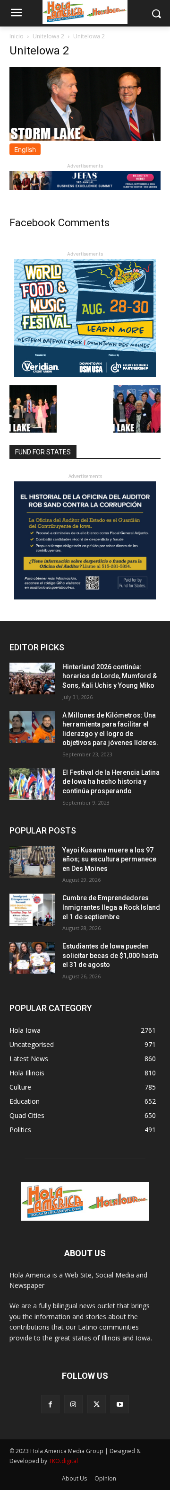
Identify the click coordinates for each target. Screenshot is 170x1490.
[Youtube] (119, 1404)
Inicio (16, 36)
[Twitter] (96, 1404)
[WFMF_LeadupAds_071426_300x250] (85, 375)
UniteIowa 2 (48, 36)
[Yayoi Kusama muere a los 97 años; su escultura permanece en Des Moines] (32, 862)
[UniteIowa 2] (85, 138)
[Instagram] (73, 1404)
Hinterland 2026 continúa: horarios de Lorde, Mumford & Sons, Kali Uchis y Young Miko (109, 676)
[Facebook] (50, 1404)
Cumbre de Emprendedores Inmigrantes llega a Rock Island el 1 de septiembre (111, 907)
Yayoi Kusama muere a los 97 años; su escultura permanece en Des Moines (109, 859)
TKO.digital (63, 1461)
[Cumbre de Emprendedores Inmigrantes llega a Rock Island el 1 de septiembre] (32, 909)
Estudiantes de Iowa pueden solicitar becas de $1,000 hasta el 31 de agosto (110, 955)
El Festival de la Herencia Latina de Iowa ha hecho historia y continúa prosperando (111, 782)
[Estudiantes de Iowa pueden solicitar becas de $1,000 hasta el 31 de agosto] (32, 958)
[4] (85, 187)
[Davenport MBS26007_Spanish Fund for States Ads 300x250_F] (85, 597)
